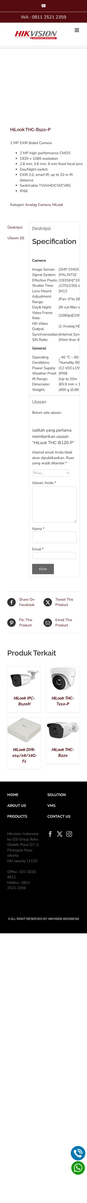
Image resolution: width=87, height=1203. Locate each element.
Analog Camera (38, 204)
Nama (38, 528)
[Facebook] (50, 834)
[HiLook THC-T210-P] (63, 669)
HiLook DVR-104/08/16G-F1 (24, 755)
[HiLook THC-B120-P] (43, 88)
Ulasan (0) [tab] (15, 238)
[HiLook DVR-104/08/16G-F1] (24, 720)
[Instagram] (69, 834)
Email (38, 549)
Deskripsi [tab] (14, 227)
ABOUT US (16, 805)
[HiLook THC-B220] (63, 720)
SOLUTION (56, 794)
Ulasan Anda (44, 482)
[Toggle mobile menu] (77, 30)
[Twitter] (60, 834)
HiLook (57, 204)
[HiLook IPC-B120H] (24, 669)
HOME (12, 794)
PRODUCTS (17, 816)
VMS (51, 805)
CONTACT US (58, 816)
